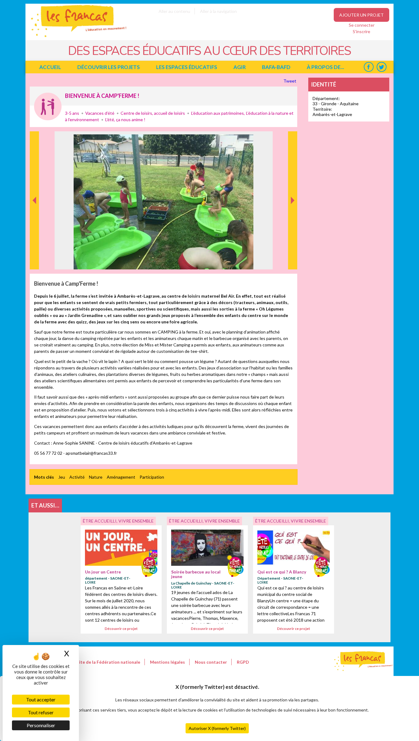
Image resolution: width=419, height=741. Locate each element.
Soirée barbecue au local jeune (196, 574)
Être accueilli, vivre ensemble (48, 106)
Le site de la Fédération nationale (105, 662)
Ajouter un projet (361, 14)
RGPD (243, 662)
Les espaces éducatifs (186, 67)
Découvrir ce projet (121, 628)
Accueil (50, 67)
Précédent (34, 260)
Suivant (292, 138)
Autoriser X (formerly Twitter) (217, 728)
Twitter (381, 67)
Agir (239, 67)
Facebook (369, 67)
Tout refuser (41, 712)
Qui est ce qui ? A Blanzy (281, 571)
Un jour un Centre (103, 571)
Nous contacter (211, 662)
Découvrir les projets (108, 67)
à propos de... (325, 67)
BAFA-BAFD (276, 67)
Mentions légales (167, 662)
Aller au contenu (174, 11)
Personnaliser (41, 725)
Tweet (290, 80)
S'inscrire (361, 31)
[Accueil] (74, 37)
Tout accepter (41, 699)
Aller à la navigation (218, 11)
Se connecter (362, 25)
